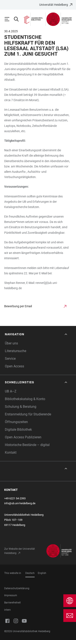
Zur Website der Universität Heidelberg (19, 551)
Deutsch (30, 573)
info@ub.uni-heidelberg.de (19, 503)
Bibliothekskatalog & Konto (25, 399)
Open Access (14, 366)
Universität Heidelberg (53, 4)
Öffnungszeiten (16, 422)
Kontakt (10, 452)
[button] (36, 334)
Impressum (10, 595)
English (42, 573)
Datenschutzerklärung (16, 588)
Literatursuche (15, 351)
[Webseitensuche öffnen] (18, 19)
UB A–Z (10, 391)
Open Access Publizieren (23, 437)
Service (10, 359)
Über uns (11, 343)
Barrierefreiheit (12, 602)
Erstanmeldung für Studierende (28, 414)
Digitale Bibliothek (18, 430)
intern (7, 609)
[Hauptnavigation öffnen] (9, 19)
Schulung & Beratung (20, 407)
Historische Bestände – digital (27, 445)
